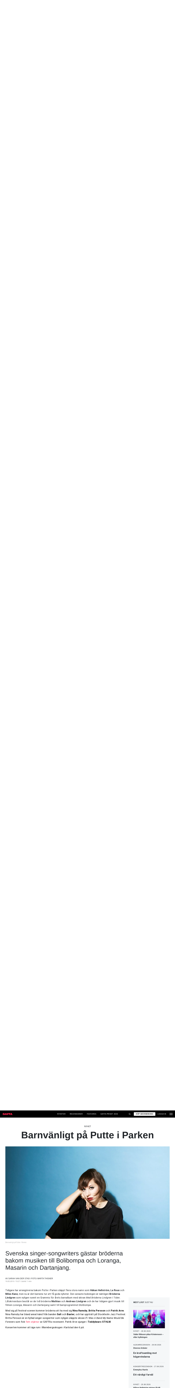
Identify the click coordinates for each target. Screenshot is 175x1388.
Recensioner (76, 1114)
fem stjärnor (32, 1321)
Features (91, 1114)
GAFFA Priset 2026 (109, 1114)
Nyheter (61, 1114)
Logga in (162, 1114)
